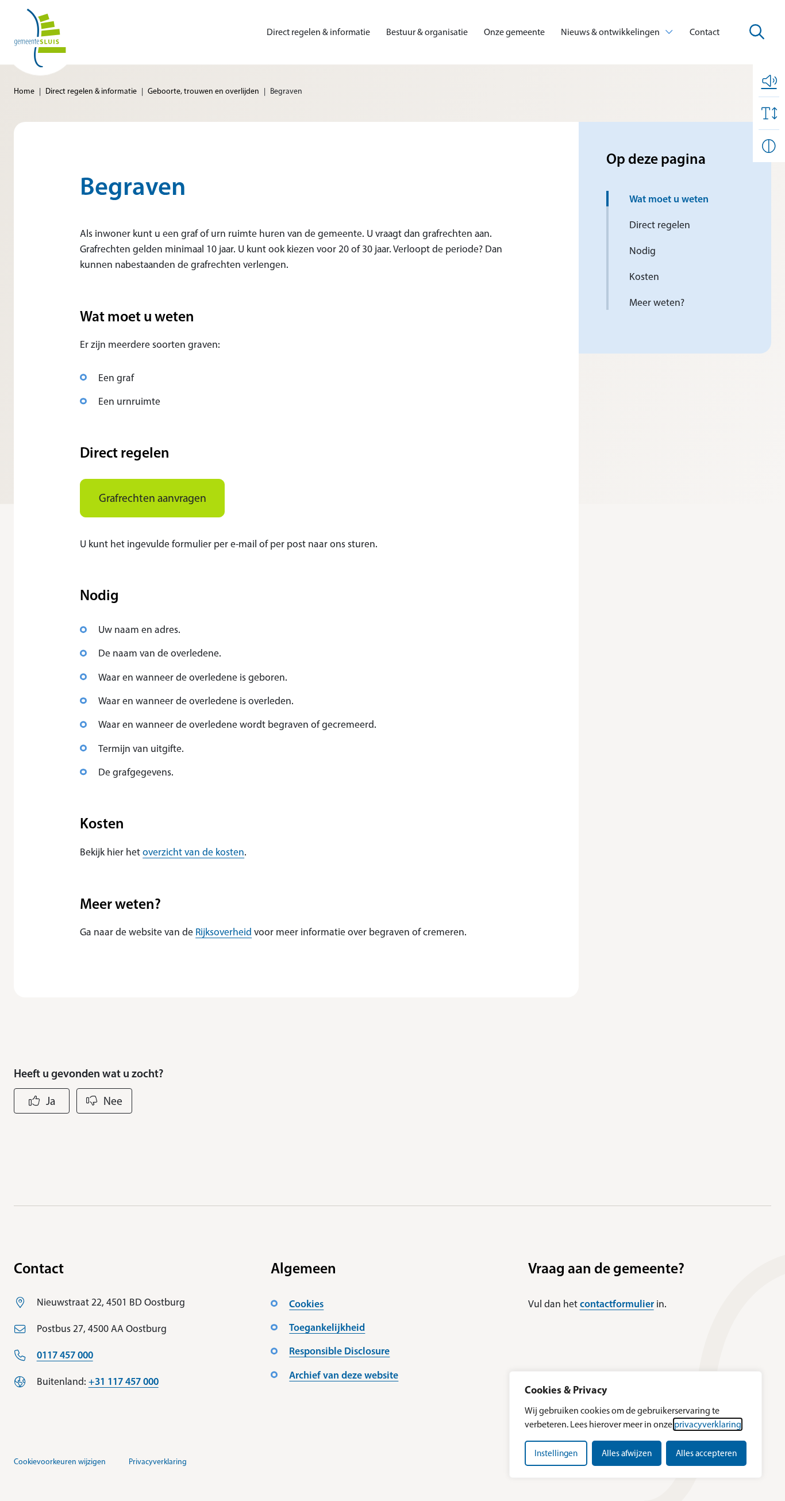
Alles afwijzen (627, 1453)
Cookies (306, 1303)
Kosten (644, 276)
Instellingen (556, 1453)
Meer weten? (656, 302)
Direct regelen (659, 224)
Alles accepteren (706, 1453)
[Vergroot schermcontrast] (769, 146)
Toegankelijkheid (327, 1327)
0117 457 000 (65, 1355)
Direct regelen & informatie (318, 31)
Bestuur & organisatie (427, 31)
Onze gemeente (514, 31)
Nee (112, 1101)
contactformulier (617, 1303)
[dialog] (635, 1424)
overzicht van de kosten (193, 852)
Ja (50, 1101)
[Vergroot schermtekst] (769, 113)
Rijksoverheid (223, 932)
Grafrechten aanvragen (152, 498)
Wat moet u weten (669, 199)
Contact (704, 31)
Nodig (642, 250)
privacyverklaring (707, 1424)
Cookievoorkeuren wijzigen (60, 1461)
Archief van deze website (343, 1375)
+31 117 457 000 (123, 1381)
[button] (769, 80)
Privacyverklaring (158, 1461)
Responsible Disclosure (339, 1351)
